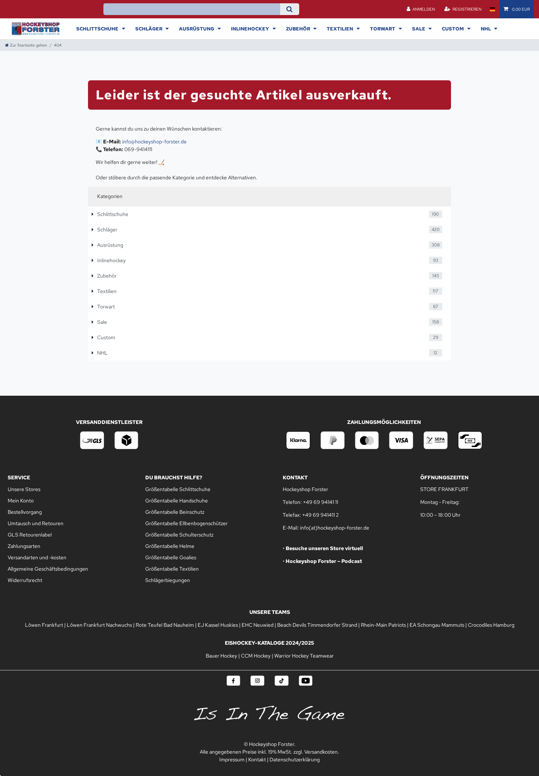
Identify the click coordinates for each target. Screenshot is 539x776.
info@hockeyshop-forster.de (154, 141)
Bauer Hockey (221, 655)
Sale (419, 28)
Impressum (232, 759)
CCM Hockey (256, 655)
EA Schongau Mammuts (437, 625)
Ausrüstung (197, 28)
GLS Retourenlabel (30, 534)
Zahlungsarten (24, 546)
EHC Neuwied (258, 625)
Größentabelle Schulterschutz (179, 534)
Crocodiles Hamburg (491, 625)
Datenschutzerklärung (295, 759)
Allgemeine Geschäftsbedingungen (48, 568)
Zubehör (298, 28)
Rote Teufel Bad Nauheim (165, 625)
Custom (453, 28)
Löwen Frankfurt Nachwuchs (99, 625)
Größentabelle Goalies (170, 557)
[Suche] (289, 9)
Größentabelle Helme (169, 546)
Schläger (149, 28)
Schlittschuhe (98, 28)
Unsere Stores (24, 489)
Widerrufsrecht (25, 580)
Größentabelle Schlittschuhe (177, 489)
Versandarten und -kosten (37, 557)
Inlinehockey (250, 28)
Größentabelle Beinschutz (174, 512)
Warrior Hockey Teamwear (304, 655)
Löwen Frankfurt (44, 625)
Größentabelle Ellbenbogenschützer (186, 523)
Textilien (340, 28)
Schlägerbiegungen (167, 580)
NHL (486, 28)
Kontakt (257, 759)
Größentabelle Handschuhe (176, 500)
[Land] (492, 9)
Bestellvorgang (25, 512)
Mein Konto (21, 500)
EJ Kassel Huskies (218, 625)
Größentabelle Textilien (172, 568)
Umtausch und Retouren (35, 523)
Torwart (383, 28)
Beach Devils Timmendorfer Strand (317, 625)
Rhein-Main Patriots (383, 625)
